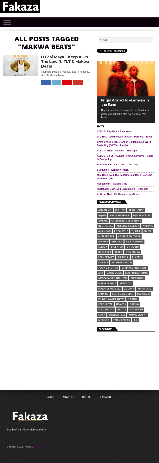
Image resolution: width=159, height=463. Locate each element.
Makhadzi (143, 293)
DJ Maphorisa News (134, 267)
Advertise (68, 397)
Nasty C (148, 226)
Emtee (148, 231)
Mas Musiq (144, 288)
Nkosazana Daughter (112, 278)
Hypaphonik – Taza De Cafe (112, 183)
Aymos (121, 309)
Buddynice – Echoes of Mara (113, 169)
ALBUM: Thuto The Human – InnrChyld (118, 194)
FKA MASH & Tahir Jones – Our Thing (117, 164)
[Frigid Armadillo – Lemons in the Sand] (126, 95)
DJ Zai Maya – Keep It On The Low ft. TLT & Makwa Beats (65, 62)
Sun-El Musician (122, 293)
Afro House (136, 210)
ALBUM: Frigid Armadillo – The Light (117, 150)
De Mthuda (133, 252)
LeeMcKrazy (106, 257)
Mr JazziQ (132, 246)
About (51, 397)
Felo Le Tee (105, 304)
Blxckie (137, 257)
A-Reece (103, 241)
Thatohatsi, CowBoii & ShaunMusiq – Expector (122, 189)
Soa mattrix (117, 314)
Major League (107, 283)
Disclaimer (105, 397)
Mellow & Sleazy (128, 226)
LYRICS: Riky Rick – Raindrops (114, 131)
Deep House (105, 226)
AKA (100, 273)
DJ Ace (118, 252)
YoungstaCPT (138, 314)
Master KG (136, 309)
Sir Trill (123, 257)
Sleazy (102, 246)
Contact (87, 397)
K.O (135, 320)
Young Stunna (108, 267)
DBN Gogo (137, 278)
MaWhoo (125, 283)
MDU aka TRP (106, 236)
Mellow (117, 241)
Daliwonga (114, 273)
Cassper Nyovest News (126, 220)
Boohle (133, 299)
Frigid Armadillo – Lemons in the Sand (125, 102)
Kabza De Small (120, 215)
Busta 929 (104, 252)
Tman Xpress (121, 320)
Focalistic (121, 231)
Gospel (103, 220)
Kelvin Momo (134, 241)
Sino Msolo (106, 309)
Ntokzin (104, 320)
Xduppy (129, 288)
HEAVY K (121, 304)
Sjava (101, 314)
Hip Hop (120, 210)
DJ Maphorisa (141, 215)
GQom (102, 215)
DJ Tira (136, 231)
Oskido (134, 304)
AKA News (104, 231)
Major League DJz (109, 288)
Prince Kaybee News (111, 299)
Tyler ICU (117, 246)
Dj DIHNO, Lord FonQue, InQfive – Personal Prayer (124, 136)
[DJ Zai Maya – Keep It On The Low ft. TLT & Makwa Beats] (20, 75)
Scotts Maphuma (136, 273)
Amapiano (104, 210)
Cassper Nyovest (129, 236)
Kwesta (103, 262)
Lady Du (103, 293)
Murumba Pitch (122, 262)
